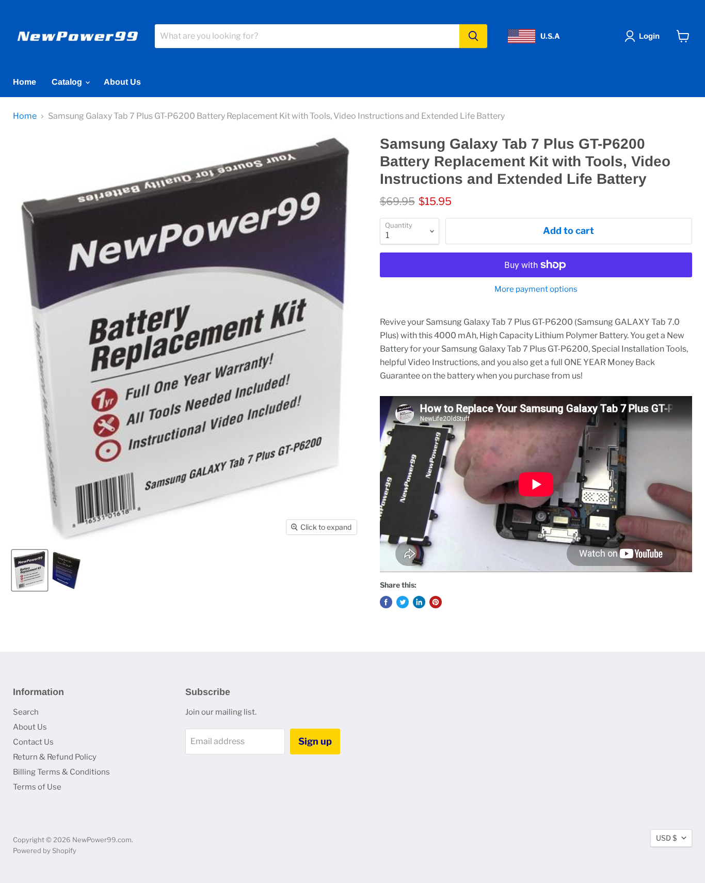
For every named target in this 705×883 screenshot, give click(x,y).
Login (649, 35)
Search (26, 712)
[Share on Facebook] (386, 602)
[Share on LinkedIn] (419, 602)
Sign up (315, 741)
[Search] (473, 36)
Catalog (68, 81)
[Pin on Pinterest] (435, 602)
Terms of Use (37, 787)
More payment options (536, 289)
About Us (122, 81)
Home (24, 81)
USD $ (666, 837)
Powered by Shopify (44, 850)
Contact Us (33, 742)
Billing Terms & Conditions (61, 772)
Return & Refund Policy (55, 757)
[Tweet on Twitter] (402, 602)
